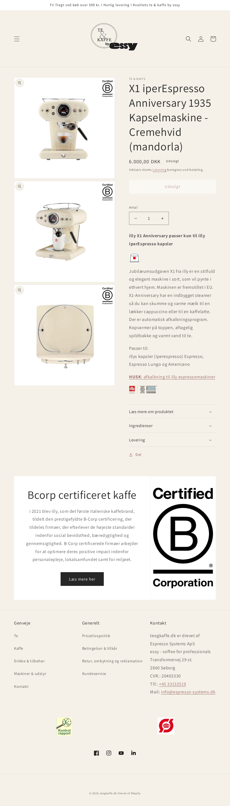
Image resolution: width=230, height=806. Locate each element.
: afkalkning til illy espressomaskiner (172, 377)
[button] (17, 39)
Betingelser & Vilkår (100, 648)
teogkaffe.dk (108, 793)
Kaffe (18, 648)
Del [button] (138, 454)
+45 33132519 (172, 684)
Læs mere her (82, 579)
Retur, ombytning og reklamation (112, 660)
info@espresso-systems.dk (188, 692)
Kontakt (21, 686)
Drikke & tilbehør (29, 660)
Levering (160, 169)
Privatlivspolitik (96, 635)
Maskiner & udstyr (30, 673)
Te (16, 635)
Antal (133, 207)
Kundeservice (94, 673)
